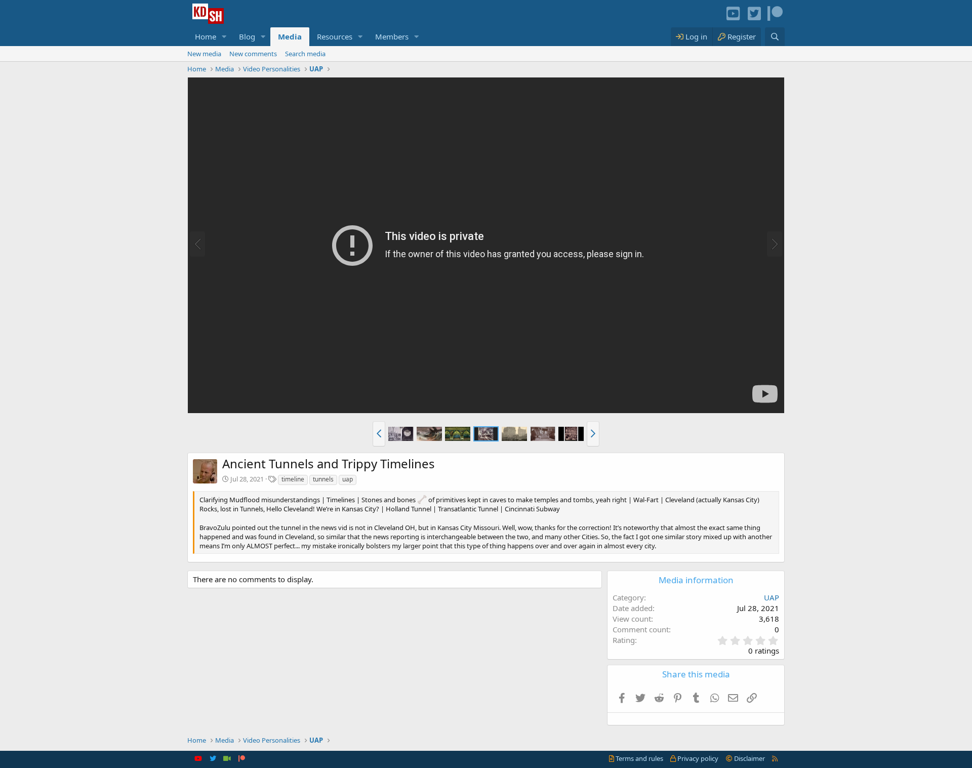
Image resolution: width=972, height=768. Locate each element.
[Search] (775, 36)
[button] (224, 36)
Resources (334, 36)
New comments (253, 53)
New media (204, 53)
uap (347, 479)
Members (392, 36)
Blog (247, 36)
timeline (292, 479)
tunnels (323, 479)
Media (290, 36)
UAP (771, 597)
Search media (305, 53)
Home (205, 36)
